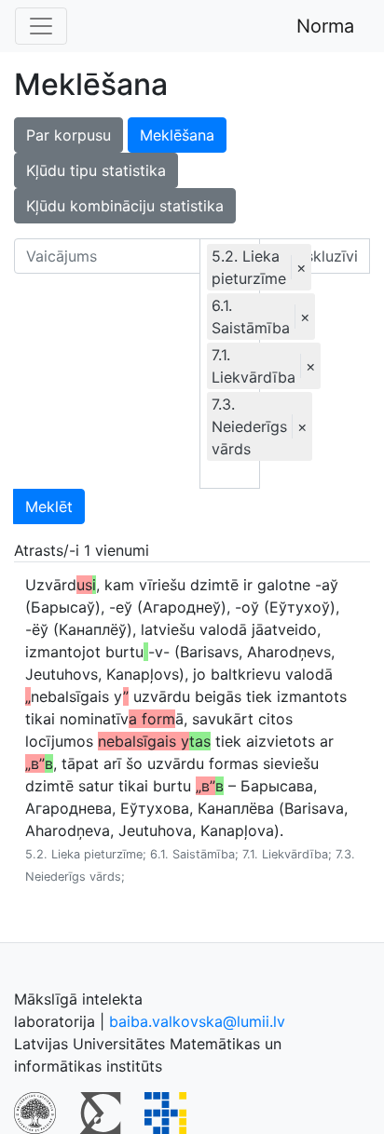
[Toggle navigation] (41, 26)
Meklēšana (177, 135)
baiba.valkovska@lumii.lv (197, 1021)
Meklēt (49, 506)
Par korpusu (68, 135)
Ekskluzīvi (320, 256)
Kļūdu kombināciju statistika (125, 205)
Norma (325, 26)
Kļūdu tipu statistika (96, 170)
